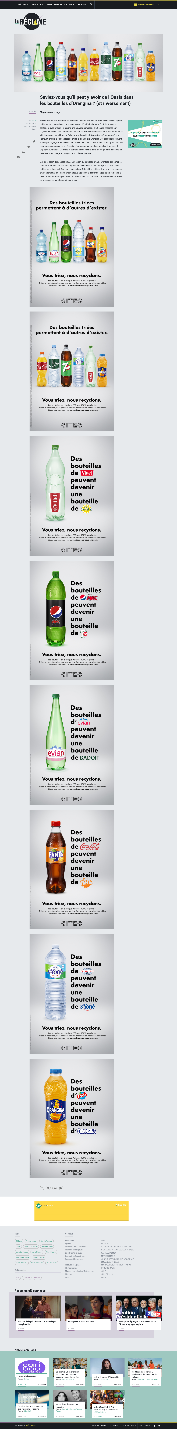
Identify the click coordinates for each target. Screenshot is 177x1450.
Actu (17, 1278)
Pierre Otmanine (37, 1263)
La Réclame (30, 23)
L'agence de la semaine (27, 1376)
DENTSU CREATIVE (69, 1379)
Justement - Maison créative (148, 1379)
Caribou (26, 1379)
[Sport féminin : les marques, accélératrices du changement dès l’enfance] (145, 1367)
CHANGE (27, 1411)
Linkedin (23, 152)
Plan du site (114, 1426)
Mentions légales (129, 1426)
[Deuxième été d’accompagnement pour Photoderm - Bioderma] (32, 1399)
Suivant (123, 1400)
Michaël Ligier (51, 1252)
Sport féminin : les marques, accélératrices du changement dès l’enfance (144, 1374)
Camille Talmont (46, 1241)
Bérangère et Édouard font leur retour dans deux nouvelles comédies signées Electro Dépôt (68, 1374)
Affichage (26, 1278)
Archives (37, 1278)
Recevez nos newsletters (149, 4)
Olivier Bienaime (21, 1263)
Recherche (91, 5)
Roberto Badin (52, 1263)
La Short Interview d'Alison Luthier (106, 1377)
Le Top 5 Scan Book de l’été (114, 1404)
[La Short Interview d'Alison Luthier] (107, 1367)
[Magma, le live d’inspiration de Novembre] (70, 1399)
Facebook (34, 141)
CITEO (18, 1246)
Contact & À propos (99, 1426)
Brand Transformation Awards (60, 4)
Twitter (28, 147)
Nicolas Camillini (39, 1257)
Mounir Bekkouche (22, 1257)
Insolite (32, 112)
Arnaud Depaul (31, 1241)
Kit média (82, 4)
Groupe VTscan (145, 1426)
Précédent (91, 1400)
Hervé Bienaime (47, 1246)
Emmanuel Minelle (30, 1246)
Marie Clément (37, 1252)
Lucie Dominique (22, 1252)
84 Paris (19, 1241)
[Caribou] (32, 1367)
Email (18, 157)
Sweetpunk (104, 1379)
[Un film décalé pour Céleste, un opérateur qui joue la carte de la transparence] (118, 1399)
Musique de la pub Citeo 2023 (81, 1321)
